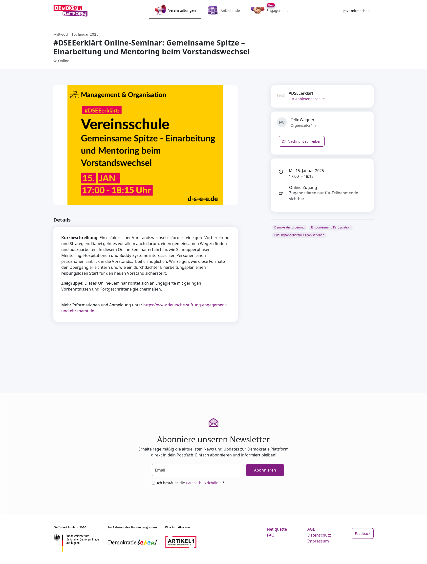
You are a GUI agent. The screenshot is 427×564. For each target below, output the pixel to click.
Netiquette (277, 529)
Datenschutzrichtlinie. (204, 482)
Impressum (318, 541)
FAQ (271, 535)
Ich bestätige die (190, 482)
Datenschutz (319, 535)
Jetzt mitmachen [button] (356, 10)
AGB (311, 529)
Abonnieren (265, 470)
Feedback (362, 533)
